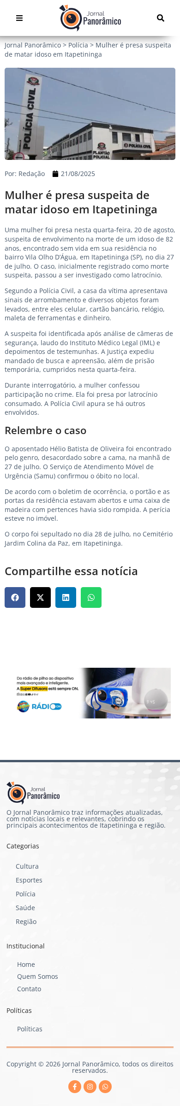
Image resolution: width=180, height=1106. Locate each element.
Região (26, 921)
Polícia (26, 893)
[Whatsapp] (105, 1086)
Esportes (29, 880)
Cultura (27, 866)
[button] (15, 597)
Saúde (25, 907)
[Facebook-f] (74, 1086)
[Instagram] (90, 1086)
